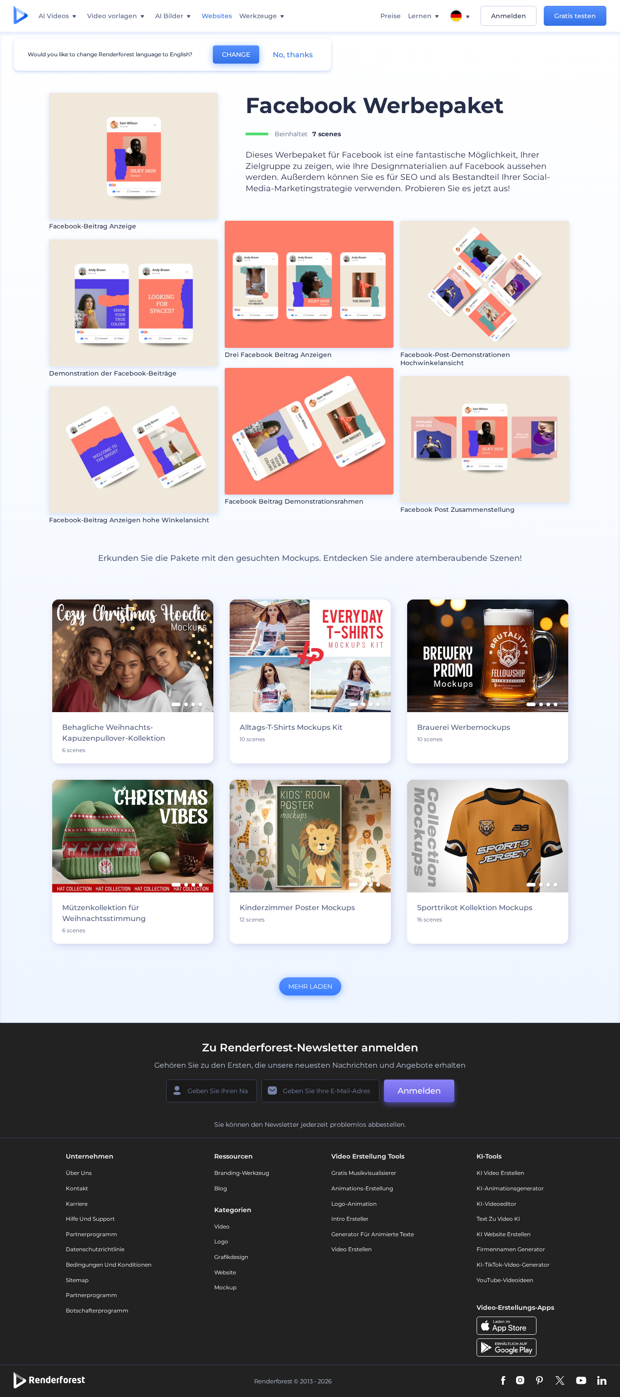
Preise (390, 16)
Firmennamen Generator (511, 1249)
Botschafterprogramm (97, 1310)
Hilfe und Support (90, 1218)
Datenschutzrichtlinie (95, 1249)
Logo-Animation (354, 1203)
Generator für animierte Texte (372, 1234)
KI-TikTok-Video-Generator (513, 1264)
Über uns (79, 1172)
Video (222, 1226)
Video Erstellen (351, 1249)
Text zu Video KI (498, 1218)
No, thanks (293, 54)
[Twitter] (560, 1381)
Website (225, 1272)
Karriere (77, 1203)
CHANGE (236, 54)
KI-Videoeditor (497, 1203)
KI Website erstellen (504, 1234)
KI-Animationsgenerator (510, 1188)
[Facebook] (503, 1381)
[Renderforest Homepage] (21, 16)
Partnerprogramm (91, 1234)
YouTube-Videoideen (505, 1280)
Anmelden (508, 16)
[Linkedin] (601, 1381)
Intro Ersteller (350, 1218)
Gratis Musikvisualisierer (363, 1172)
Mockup (225, 1287)
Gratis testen (575, 16)
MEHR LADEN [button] (310, 986)
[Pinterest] (539, 1381)
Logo (221, 1241)
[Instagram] (520, 1381)
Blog (220, 1188)
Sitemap (77, 1280)
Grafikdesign (231, 1256)
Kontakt (77, 1188)
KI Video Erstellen (500, 1172)
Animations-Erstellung (362, 1188)
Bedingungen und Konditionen (109, 1264)
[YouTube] (581, 1381)
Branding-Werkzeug (241, 1172)
